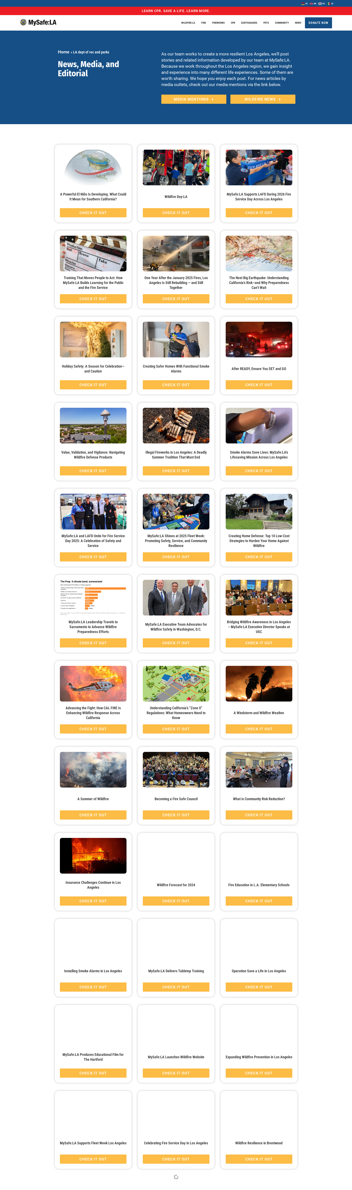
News (298, 22)
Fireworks (218, 22)
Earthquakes (249, 22)
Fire (203, 22)
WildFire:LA (188, 22)
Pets (266, 22)
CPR (233, 22)
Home (63, 52)
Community (282, 22)
